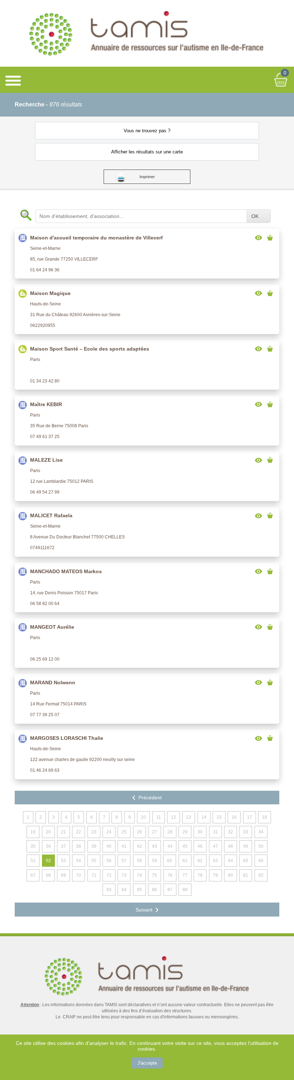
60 (169, 860)
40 (109, 846)
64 (230, 860)
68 (48, 875)
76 (169, 875)
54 (78, 860)
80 (230, 875)
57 (124, 860)
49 (245, 846)
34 (261, 831)
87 (169, 889)
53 (63, 860)
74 (139, 875)
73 (124, 875)
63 (215, 860)
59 (154, 860)
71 (93, 875)
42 (139, 846)
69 (63, 875)
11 (158, 817)
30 (200, 831)
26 (139, 831)
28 (169, 831)
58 (139, 860)
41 (124, 846)
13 (188, 817)
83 (109, 889)
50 (261, 846)
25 (124, 831)
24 (109, 831)
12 (173, 817)
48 (230, 846)
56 (109, 860)
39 (93, 846)
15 (219, 817)
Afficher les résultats (147, 151)
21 (63, 831)
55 (93, 860)
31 (215, 831)
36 (48, 846)
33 (245, 831)
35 (32, 846)
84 (124, 889)
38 (78, 846)
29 (185, 831)
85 (139, 889)
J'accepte (147, 1063)
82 (261, 875)
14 (204, 817)
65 (245, 860)
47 (215, 846)
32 (230, 831)
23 (93, 831)
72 (109, 875)
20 (48, 831)
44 (169, 846)
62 (200, 860)
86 (154, 889)
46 (200, 846)
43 (154, 846)
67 (32, 875)
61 (185, 860)
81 (245, 875)
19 (32, 831)
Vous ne (147, 130)
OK (255, 216)
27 (154, 831)
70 (78, 875)
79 (215, 875)
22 (78, 831)
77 (185, 875)
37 (63, 846)
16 (234, 817)
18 (264, 817)
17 (249, 817)
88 (185, 889)
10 (143, 817)
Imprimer (147, 177)
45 (185, 846)
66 (261, 860)
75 (154, 875)
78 (200, 875)
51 (32, 860)
